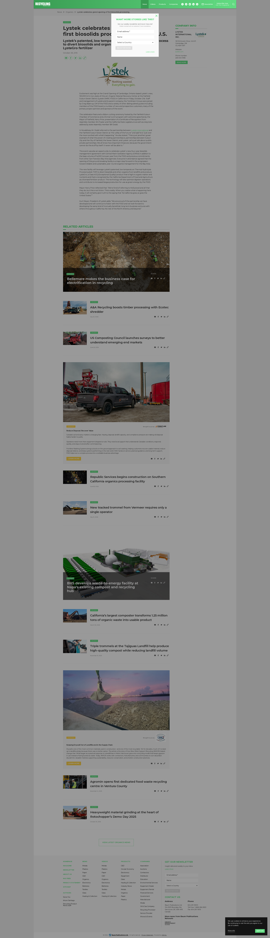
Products (162, 4)
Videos (152, 4)
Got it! (260, 931)
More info (231, 931)
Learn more (150, 52)
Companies (173, 4)
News (144, 4)
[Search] (233, 4)
